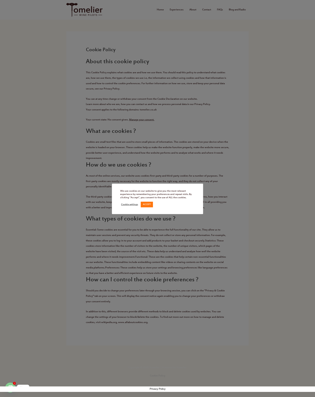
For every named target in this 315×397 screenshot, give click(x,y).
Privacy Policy (158, 388)
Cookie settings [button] (129, 204)
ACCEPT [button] (147, 204)
